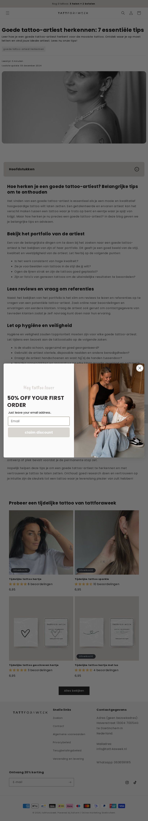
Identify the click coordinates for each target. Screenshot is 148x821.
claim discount (39, 432)
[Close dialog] (140, 368)
